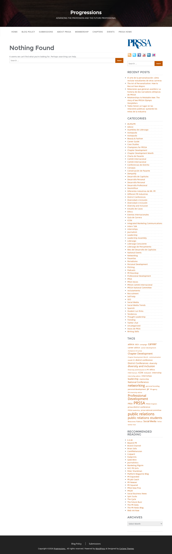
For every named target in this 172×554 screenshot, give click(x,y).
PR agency (153, 389)
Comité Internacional (136, 159)
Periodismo (132, 261)
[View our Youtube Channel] (144, 54)
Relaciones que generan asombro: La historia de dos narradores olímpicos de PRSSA (144, 92)
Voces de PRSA (133, 329)
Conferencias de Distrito (138, 165)
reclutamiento (133, 291)
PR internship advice (135, 392)
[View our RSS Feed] (129, 54)
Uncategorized (133, 326)
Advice (130, 127)
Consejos (131, 168)
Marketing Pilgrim (135, 465)
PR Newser (132, 482)
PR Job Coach (133, 479)
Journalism (132, 232)
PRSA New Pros (134, 488)
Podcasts (131, 270)
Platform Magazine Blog (138, 474)
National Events (134, 253)
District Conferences (136, 197)
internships (146, 376)
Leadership (132, 235)
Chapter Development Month (140, 153)
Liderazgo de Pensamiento (139, 247)
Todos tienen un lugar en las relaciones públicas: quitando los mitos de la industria (142, 109)
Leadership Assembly (137, 238)
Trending (131, 320)
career (152, 344)
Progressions (60, 548)
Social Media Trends (136, 305)
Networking (132, 256)
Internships (132, 229)
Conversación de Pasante (138, 171)
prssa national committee (151, 410)
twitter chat (132, 424)
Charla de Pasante (135, 156)
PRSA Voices (132, 282)
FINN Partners (132, 373)
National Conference (138, 382)
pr (148, 389)
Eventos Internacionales (138, 215)
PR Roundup (133, 273)
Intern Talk (132, 226)
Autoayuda (132, 133)
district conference (144, 360)
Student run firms (135, 311)
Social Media (133, 302)
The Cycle (131, 499)
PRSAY (130, 490)
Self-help (131, 296)
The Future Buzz (134, 502)
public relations (141, 414)
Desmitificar (132, 188)
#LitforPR (131, 124)
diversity (153, 363)
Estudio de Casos (135, 209)
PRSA (129, 279)
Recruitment (133, 293)
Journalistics (132, 462)
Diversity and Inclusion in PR (138, 370)
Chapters (98, 31)
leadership (133, 379)
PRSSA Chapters (151, 404)
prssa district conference (139, 407)
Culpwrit (131, 454)
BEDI (137, 344)
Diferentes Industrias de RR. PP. (141, 191)
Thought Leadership (136, 317)
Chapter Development (137, 150)
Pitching (131, 267)
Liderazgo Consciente (137, 244)
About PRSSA (64, 31)
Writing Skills (133, 331)
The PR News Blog (135, 507)
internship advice (134, 376)
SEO (129, 299)
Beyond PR (132, 443)
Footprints (132, 457)
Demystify (131, 174)
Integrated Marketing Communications (144, 223)
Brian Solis (132, 448)
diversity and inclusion (141, 366)
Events (111, 31)
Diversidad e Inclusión (137, 200)
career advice (134, 348)
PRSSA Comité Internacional (139, 285)
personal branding (153, 386)
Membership (82, 31)
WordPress (100, 548)
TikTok (159, 421)
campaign (143, 344)
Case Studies (133, 144)
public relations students (145, 417)
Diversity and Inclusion (137, 206)
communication (155, 357)
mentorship (144, 379)
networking (136, 385)
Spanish (131, 308)
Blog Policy (28, 31)
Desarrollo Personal (136, 179)
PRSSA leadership (134, 410)
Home (14, 31)
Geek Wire (132, 459)
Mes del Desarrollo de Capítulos (141, 250)
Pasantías (131, 258)
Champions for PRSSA (137, 147)
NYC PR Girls (133, 468)
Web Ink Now (133, 510)
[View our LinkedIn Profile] (149, 54)
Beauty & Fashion (135, 139)
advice (131, 344)
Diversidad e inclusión (137, 203)
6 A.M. (130, 440)
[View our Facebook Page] (139, 54)
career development (148, 348)
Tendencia (132, 314)
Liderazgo (131, 241)
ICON (129, 220)
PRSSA (139, 403)
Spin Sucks (132, 496)
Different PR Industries (137, 194)
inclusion (147, 373)
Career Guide (133, 141)
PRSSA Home (125, 31)
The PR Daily (133, 505)
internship (157, 373)
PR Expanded (133, 476)
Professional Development (139, 276)
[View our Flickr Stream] (154, 54)
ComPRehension (134, 451)
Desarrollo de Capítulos (137, 176)
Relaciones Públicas (135, 421)
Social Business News (137, 493)
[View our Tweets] (134, 54)
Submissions (46, 31)
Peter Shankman (134, 471)
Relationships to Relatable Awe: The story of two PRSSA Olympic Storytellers (143, 100)
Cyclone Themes (126, 548)
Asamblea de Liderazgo (137, 130)
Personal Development (137, 264)
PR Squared (132, 485)
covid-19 (131, 360)
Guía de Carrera (134, 217)
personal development (137, 389)
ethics (152, 370)
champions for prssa (135, 351)
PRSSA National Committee (139, 288)
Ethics (130, 212)
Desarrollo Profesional (137, 185)
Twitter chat (132, 323)
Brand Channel (134, 445)
